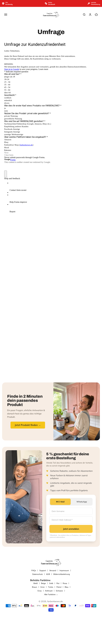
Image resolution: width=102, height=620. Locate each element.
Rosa (65, 583)
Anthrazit (48, 591)
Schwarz (59, 591)
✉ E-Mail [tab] (60, 501)
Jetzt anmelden (71, 528)
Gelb (51, 583)
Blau (66, 587)
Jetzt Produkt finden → (28, 425)
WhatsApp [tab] (81, 501)
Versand (52, 570)
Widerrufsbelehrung (61, 574)
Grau (39, 591)
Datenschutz (37, 574)
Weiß (35, 583)
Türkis (50, 587)
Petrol (58, 587)
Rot (57, 583)
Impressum (64, 570)
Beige (43, 583)
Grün (42, 587)
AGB (48, 574)
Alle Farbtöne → (51, 594)
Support (42, 570)
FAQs (33, 570)
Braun (34, 587)
